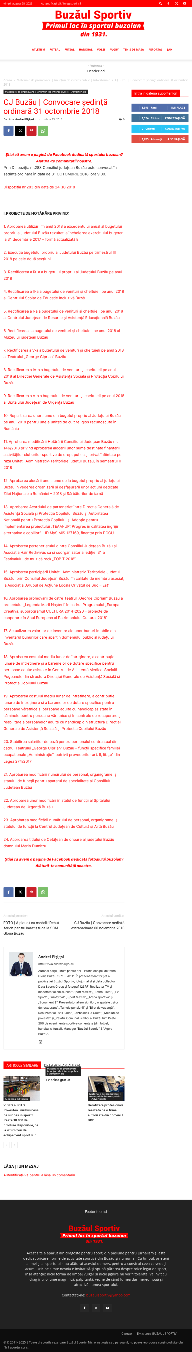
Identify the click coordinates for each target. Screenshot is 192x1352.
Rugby (114, 49)
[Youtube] (184, 3)
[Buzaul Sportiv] (96, 24)
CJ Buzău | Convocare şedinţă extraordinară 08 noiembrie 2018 (97, 925)
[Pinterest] (31, 131)
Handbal (85, 49)
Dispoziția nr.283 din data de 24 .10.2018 (39, 187)
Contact (127, 1333)
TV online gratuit (58, 1080)
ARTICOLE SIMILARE (22, 1065)
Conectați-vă (175, 118)
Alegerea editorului (16, 1099)
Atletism (38, 49)
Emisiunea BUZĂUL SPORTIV (156, 1333)
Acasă (8, 80)
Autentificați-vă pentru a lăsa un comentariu (39, 1175)
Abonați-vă (176, 139)
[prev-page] (7, 1145)
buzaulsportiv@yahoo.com (108, 1295)
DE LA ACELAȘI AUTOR (62, 1065)
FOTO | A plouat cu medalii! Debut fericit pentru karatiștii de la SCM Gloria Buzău (31, 928)
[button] (160, 3)
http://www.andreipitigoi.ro (56, 964)
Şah (169, 49)
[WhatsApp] (43, 131)
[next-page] (15, 1145)
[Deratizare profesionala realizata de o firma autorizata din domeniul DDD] (106, 1088)
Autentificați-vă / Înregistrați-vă (61, 3)
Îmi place (178, 107)
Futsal (69, 49)
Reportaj (155, 49)
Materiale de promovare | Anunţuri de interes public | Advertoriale (63, 80)
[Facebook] (168, 3)
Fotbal (55, 49)
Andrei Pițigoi (24, 119)
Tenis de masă (133, 49)
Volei (101, 49)
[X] (176, 3)
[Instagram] (42, 1042)
